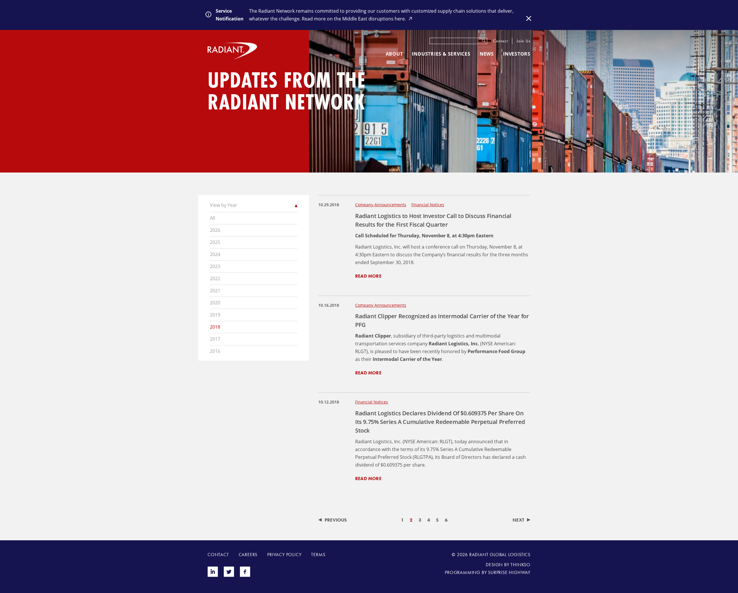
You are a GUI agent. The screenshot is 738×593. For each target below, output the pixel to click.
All (212, 218)
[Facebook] (245, 575)
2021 (215, 290)
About (394, 54)
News (487, 54)
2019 (215, 315)
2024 (215, 254)
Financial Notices (427, 204)
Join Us (523, 41)
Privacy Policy (284, 555)
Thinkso (520, 565)
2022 (215, 278)
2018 (215, 327)
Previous (336, 520)
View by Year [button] (223, 205)
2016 (215, 351)
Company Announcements (380, 204)
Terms (318, 555)
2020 (215, 303)
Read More (368, 276)
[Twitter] (229, 575)
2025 (215, 242)
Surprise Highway (509, 572)
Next (518, 520)
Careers (248, 555)
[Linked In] (213, 575)
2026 (215, 230)
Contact (500, 41)
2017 (215, 339)
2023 (215, 266)
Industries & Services (441, 54)
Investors (516, 54)
